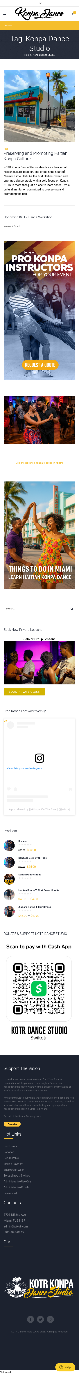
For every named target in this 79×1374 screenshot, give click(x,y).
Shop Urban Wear (14, 1169)
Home (27, 54)
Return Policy (11, 1158)
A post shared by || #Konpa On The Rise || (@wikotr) (39, 809)
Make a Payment (13, 1163)
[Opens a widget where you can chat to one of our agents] (65, 1367)
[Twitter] (40, 1319)
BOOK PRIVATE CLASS (24, 691)
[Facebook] (30, 1319)
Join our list (10, 1193)
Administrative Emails (16, 1187)
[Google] (50, 1319)
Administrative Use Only (17, 1181)
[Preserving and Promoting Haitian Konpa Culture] (39, 106)
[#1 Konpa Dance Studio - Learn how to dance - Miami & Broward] (39, 14)
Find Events (10, 1146)
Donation (9, 1152)
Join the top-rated (39, 462)
